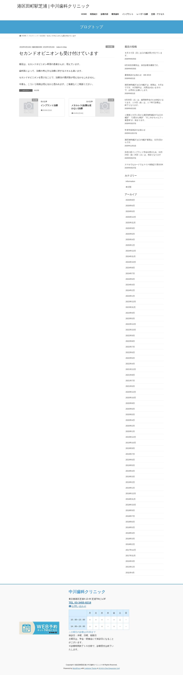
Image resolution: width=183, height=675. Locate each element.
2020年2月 (130, 426)
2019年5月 (130, 465)
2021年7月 (130, 380)
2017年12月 (131, 550)
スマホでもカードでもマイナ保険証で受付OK (144, 164)
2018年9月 (130, 510)
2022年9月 (130, 335)
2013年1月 (130, 567)
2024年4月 (130, 285)
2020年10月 (131, 397)
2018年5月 (130, 527)
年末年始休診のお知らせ (135, 130)
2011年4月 (130, 572)
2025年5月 (130, 234)
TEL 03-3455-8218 (80, 602)
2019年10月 (131, 443)
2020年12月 (131, 392)
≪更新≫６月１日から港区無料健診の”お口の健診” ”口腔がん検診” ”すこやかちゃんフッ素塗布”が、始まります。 (144, 117)
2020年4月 (130, 420)
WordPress (77, 668)
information (130, 181)
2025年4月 (130, 239)
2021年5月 (130, 386)
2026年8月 (130, 200)
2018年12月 (131, 493)
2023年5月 (130, 318)
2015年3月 (130, 561)
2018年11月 (131, 499)
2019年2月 (130, 482)
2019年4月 (130, 471)
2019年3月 (130, 476)
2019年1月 (130, 488)
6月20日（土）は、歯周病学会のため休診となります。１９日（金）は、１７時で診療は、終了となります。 (144, 102)
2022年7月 (130, 347)
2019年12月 (131, 437)
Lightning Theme (90, 668)
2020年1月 (130, 431)
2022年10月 (131, 330)
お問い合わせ (79, 606)
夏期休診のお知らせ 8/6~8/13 (138, 75)
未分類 (110, 47)
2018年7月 (130, 516)
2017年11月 (131, 555)
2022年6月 (130, 352)
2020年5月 (130, 414)
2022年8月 (130, 341)
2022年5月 (130, 358)
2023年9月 (130, 313)
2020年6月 (130, 409)
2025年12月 (131, 217)
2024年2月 (130, 290)
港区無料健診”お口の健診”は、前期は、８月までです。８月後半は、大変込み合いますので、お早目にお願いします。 (144, 87)
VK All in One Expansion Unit (109, 668)
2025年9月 (130, 228)
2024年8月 (130, 268)
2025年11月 (131, 223)
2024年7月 (130, 273)
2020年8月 (130, 403)
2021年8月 (130, 375)
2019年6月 (130, 460)
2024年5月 (130, 279)
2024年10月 (131, 262)
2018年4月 (130, 533)
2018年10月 (131, 505)
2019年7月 (130, 454)
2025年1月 (130, 245)
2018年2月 (130, 544)
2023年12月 (131, 301)
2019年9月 (130, 448)
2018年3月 (130, 539)
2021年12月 (131, 369)
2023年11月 (131, 307)
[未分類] (28, 104)
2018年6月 (130, 522)
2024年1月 (130, 296)
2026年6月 (130, 205)
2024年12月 (131, 251)
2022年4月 (130, 364)
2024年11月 (131, 256)
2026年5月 (130, 211)
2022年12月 (131, 324)
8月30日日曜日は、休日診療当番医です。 (142, 65)
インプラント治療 (49, 105)
